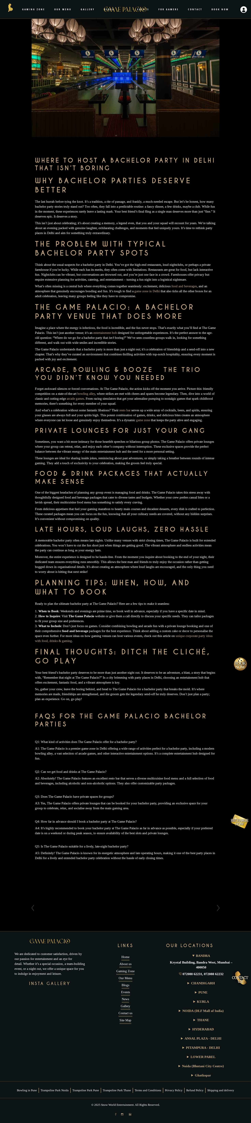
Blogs (125, 985)
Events (125, 992)
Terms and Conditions (148, 1090)
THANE (203, 1020)
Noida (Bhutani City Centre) (203, 1066)
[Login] (243, 9)
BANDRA (203, 956)
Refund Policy (195, 1090)
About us (125, 964)
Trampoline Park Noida (55, 1090)
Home (125, 957)
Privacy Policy (174, 1090)
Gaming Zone (125, 971)
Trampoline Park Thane (117, 1090)
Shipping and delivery (220, 1090)
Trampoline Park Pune (85, 1090)
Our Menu (125, 978)
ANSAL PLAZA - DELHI (203, 1038)
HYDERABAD (203, 1029)
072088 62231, (193, 974)
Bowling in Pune (27, 1090)
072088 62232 (214, 974)
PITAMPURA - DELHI (203, 1047)
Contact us (125, 1013)
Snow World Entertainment (117, 1104)
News (125, 999)
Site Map (125, 1020)
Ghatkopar (203, 1075)
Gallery (125, 1006)
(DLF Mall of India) (203, 1011)
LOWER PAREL (203, 1057)
